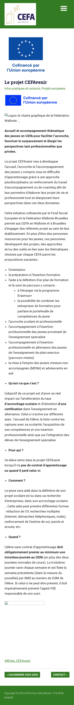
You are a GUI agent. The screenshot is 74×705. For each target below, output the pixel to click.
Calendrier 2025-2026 (23, 675)
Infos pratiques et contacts (22, 88)
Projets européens (53, 88)
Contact (59, 675)
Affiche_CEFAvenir (18, 661)
